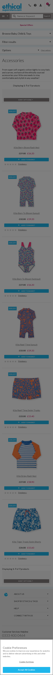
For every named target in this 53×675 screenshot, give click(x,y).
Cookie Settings (26, 662)
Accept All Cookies (26, 670)
